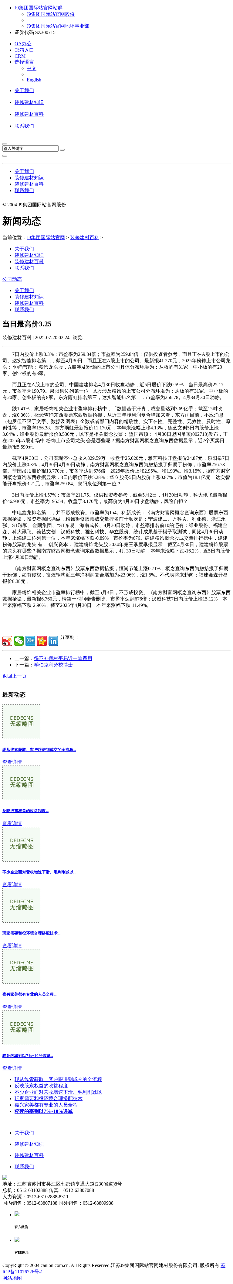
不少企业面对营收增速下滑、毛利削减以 (58, 1092)
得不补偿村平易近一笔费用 (63, 658)
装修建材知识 (29, 102)
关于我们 (24, 90)
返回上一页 (14, 676)
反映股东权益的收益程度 (41, 1085)
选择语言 (24, 61)
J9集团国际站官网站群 (38, 7)
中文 (31, 68)
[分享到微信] (19, 641)
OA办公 (23, 43)
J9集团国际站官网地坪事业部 (58, 26)
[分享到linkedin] (53, 641)
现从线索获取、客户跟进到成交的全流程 (58, 1079)
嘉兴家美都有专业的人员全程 (46, 1104)
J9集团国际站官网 (46, 237)
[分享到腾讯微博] (30, 641)
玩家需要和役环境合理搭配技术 (49, 1098)
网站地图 (12, 1278)
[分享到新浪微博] (7, 641)
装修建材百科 (29, 114)
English (34, 79)
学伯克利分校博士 (53, 664)
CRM (20, 56)
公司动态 (12, 279)
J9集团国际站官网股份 (51, 14)
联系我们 (24, 126)
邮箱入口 (24, 50)
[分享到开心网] (42, 641)
